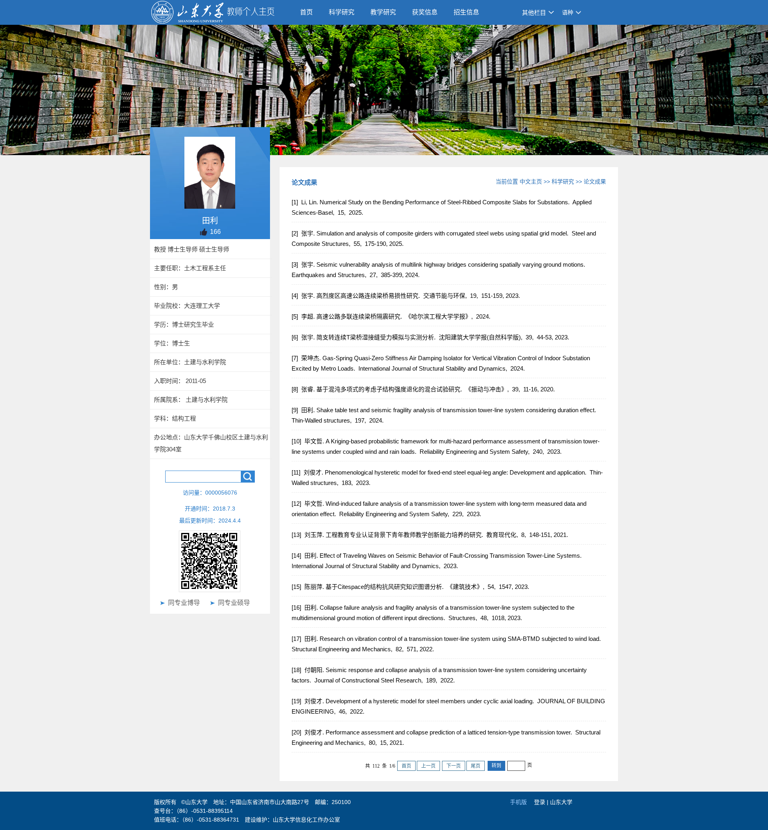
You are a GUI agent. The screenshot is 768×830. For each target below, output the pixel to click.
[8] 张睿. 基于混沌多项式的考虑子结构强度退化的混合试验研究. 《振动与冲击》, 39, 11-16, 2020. (424, 389)
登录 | (542, 802)
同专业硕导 (234, 602)
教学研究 (383, 12)
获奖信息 (425, 12)
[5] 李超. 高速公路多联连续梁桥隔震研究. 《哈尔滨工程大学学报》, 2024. (392, 316)
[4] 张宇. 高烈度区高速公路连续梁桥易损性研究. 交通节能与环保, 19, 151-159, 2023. (407, 295)
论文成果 (595, 181)
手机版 (518, 802)
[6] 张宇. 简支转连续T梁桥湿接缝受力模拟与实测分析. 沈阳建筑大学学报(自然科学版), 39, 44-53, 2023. (431, 337)
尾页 (475, 766)
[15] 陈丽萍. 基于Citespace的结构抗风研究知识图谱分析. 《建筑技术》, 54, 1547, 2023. (411, 586)
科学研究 (341, 12)
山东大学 (561, 802)
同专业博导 (184, 602)
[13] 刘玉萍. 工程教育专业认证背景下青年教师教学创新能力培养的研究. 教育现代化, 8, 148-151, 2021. (431, 534)
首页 (306, 12)
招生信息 (466, 12)
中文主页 (531, 181)
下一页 (453, 766)
